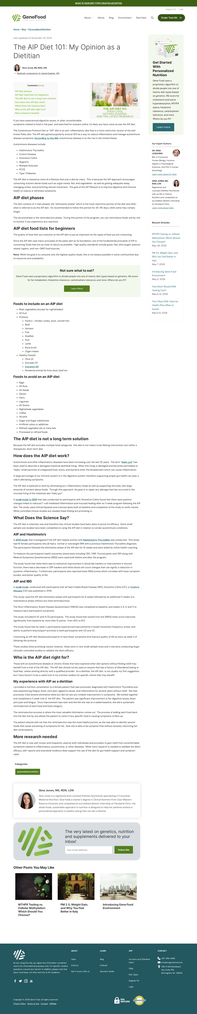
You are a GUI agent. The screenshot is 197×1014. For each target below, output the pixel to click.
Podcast (103, 965)
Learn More (77, 288)
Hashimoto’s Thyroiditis (96, 539)
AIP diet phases (23, 91)
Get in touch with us (80, 971)
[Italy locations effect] (76, 886)
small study (22, 587)
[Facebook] (16, 981)
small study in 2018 (26, 499)
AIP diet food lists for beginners (32, 94)
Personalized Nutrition (39, 29)
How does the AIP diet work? (30, 102)
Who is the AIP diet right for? (30, 109)
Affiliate (52, 1003)
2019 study (22, 539)
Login (181, 9)
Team (73, 959)
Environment (125, 17)
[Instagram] (27, 981)
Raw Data (141, 17)
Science (74, 965)
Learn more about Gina (162, 208)
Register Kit (171, 9)
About (87, 17)
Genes (101, 17)
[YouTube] (32, 981)
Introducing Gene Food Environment (164, 273)
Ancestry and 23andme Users (139, 961)
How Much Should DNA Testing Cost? (164, 288)
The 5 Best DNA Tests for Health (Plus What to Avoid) (165, 305)
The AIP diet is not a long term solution (35, 98)
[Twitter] (21, 981)
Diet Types (133, 974)
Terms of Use (33, 1003)
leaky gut (127, 462)
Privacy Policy (19, 1003)
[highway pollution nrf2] (118, 886)
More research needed (27, 113)
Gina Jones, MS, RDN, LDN (34, 68)
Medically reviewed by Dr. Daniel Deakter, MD (38, 73)
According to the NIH (46, 138)
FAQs (131, 968)
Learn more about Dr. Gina (164, 174)
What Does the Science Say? (30, 105)
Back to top (189, 1008)
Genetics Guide (107, 971)
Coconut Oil (32, 366)
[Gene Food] (29, 18)
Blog (111, 17)
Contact (44, 1003)
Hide (41, 85)
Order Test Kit (169, 17)
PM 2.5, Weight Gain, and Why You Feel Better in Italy (165, 256)
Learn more (163, 127)
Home (16, 29)
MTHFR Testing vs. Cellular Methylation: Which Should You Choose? (166, 238)
